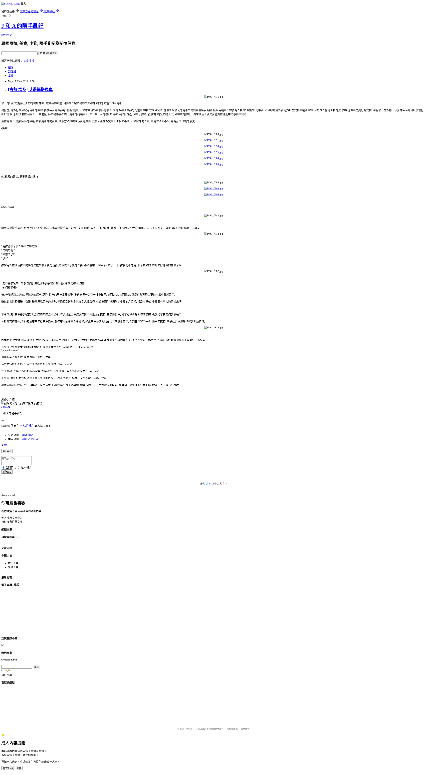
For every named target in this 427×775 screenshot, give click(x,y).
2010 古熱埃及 (30, 439)
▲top (4, 444)
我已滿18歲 (8, 768)
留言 (31, 425)
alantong (5, 406)
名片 (10, 75)
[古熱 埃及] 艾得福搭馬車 (30, 89)
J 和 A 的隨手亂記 (22, 26)
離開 (19, 768)
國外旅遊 (27, 435)
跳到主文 (6, 35)
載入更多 (7, 451)
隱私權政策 (232, 728)
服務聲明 (245, 728)
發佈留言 (7, 471)
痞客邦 (24, 425)
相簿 (10, 67)
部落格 (12, 71)
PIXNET (188, 728)
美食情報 (28, 60)
